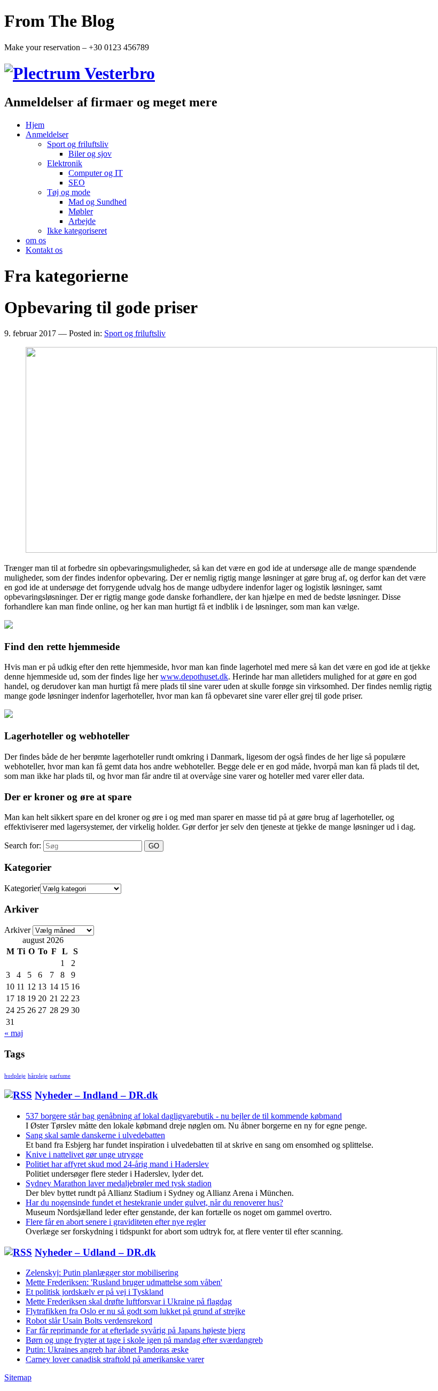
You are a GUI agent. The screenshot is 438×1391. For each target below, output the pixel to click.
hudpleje (15, 1076)
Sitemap (18, 1377)
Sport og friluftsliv (77, 144)
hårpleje (38, 1076)
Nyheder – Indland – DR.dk (96, 1095)
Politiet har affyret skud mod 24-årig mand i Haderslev (117, 1164)
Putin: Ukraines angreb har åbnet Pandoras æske (107, 1349)
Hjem (35, 124)
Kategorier (22, 888)
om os (36, 240)
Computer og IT (95, 172)
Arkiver (17, 929)
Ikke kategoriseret (77, 230)
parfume (60, 1076)
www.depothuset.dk (194, 676)
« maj (13, 1033)
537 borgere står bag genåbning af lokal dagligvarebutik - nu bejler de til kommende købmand (184, 1115)
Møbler (80, 211)
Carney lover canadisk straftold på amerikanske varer (115, 1359)
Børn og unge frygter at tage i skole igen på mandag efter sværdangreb (144, 1339)
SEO (76, 182)
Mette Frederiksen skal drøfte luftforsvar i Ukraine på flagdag (129, 1301)
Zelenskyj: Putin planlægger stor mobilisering (102, 1272)
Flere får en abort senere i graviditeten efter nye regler (116, 1221)
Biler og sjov (90, 153)
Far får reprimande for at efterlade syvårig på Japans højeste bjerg (135, 1330)
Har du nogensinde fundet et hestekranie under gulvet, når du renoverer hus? (154, 1202)
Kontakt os (44, 249)
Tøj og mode (68, 192)
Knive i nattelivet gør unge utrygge (84, 1154)
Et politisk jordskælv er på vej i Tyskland (94, 1291)
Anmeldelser (47, 134)
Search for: (22, 845)
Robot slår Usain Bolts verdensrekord (89, 1320)
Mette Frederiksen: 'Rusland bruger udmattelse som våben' (124, 1282)
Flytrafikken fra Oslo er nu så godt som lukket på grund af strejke (135, 1311)
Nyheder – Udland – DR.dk (95, 1252)
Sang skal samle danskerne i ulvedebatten (95, 1135)
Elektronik (64, 163)
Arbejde (82, 221)
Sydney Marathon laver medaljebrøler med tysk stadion (119, 1183)
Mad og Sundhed (97, 201)
